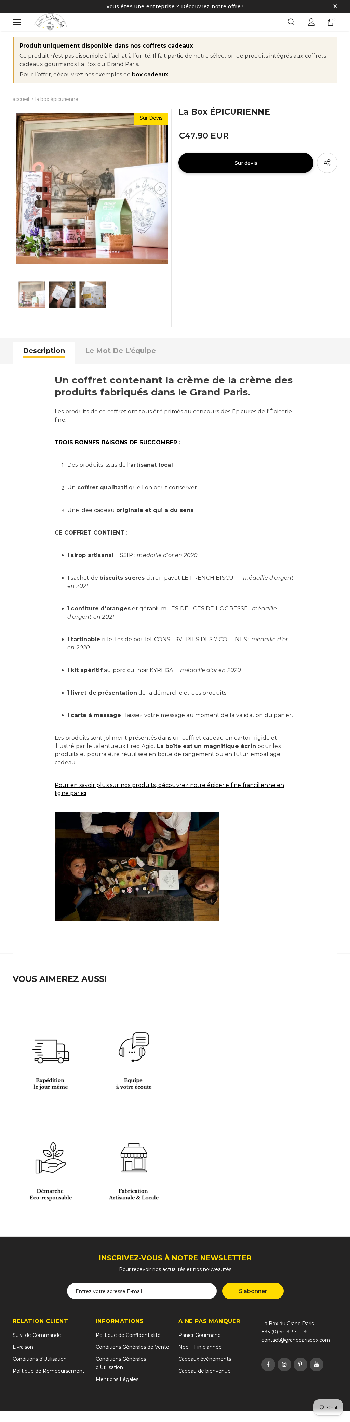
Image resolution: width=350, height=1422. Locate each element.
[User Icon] (311, 22)
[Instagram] (284, 1364)
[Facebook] (268, 1364)
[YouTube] (316, 1364)
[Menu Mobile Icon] (17, 22)
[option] (92, 188)
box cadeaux (150, 74)
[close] (335, 6)
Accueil (21, 99)
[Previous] (24, 188)
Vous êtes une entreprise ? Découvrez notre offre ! (175, 6)
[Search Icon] (291, 22)
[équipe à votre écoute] (134, 1047)
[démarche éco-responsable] (51, 1157)
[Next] (160, 188)
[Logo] (50, 22)
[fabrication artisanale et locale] (134, 1157)
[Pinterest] (300, 1364)
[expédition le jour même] (51, 1047)
